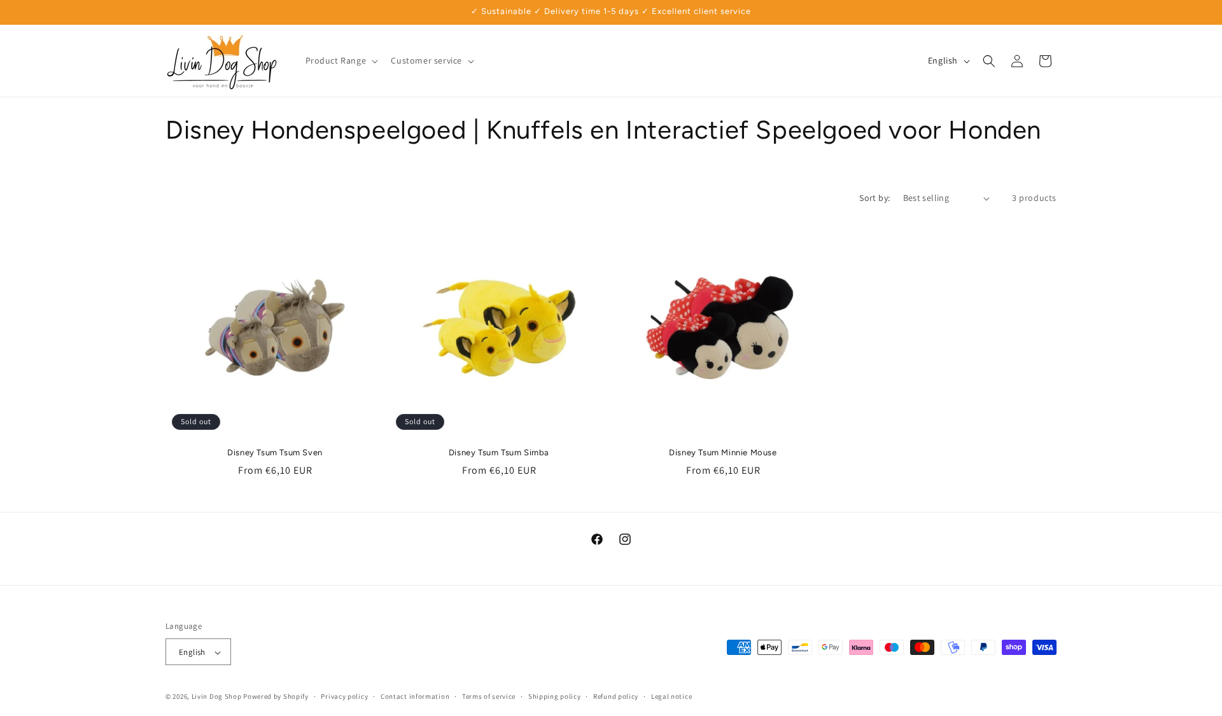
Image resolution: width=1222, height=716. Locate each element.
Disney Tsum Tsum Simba (499, 452)
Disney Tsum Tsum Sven (275, 452)
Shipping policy (554, 696)
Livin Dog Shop (217, 696)
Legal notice (671, 696)
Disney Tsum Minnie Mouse (722, 452)
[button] (341, 60)
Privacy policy (344, 696)
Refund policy (615, 696)
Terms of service (489, 696)
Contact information (415, 696)
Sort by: (874, 197)
